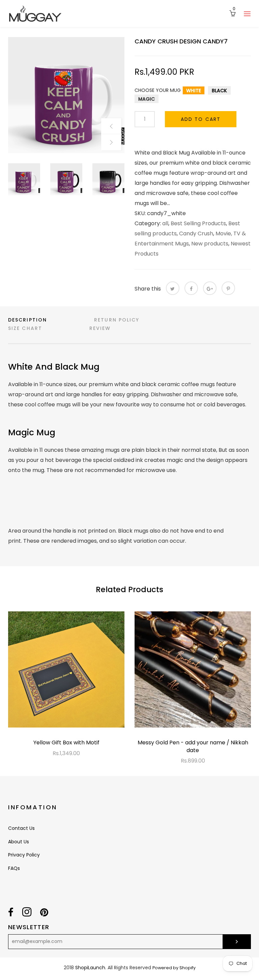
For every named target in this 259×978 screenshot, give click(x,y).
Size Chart (25, 328)
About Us (18, 841)
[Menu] (247, 13)
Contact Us (21, 828)
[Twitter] (172, 288)
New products (209, 243)
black (219, 90)
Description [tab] (27, 319)
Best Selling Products (198, 223)
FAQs (14, 868)
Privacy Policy (24, 854)
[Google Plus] (210, 288)
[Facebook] (191, 288)
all (165, 223)
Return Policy (116, 319)
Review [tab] (100, 328)
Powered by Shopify (174, 968)
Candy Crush (196, 233)
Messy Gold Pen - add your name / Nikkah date (193, 746)
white (193, 90)
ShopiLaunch (90, 967)
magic (146, 99)
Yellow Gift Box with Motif (66, 742)
